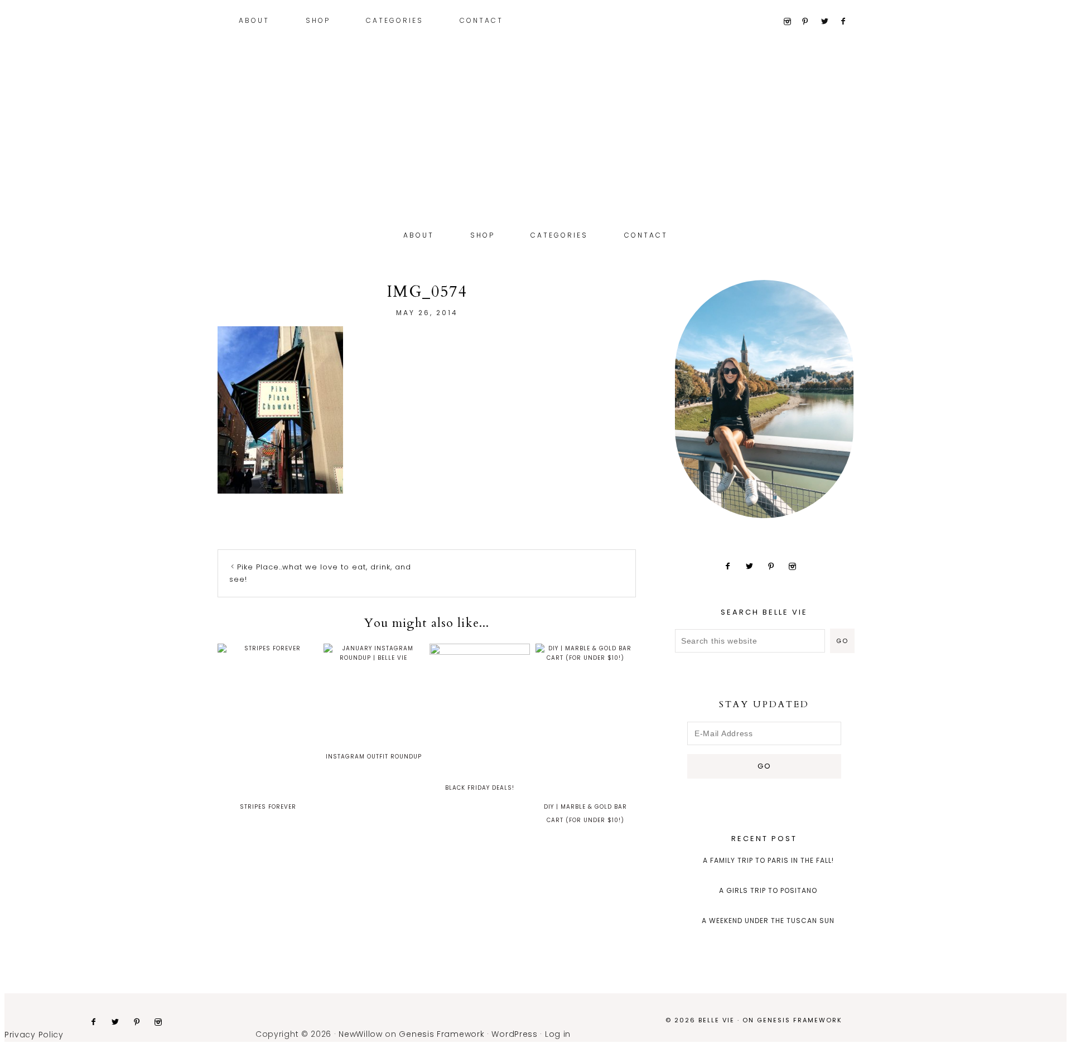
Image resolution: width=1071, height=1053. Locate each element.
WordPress (514, 1034)
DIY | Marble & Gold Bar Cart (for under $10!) (585, 813)
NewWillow (360, 1034)
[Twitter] (829, 22)
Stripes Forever (268, 807)
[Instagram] (791, 22)
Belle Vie (535, 155)
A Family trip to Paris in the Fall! (768, 860)
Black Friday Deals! (479, 788)
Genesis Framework (799, 1020)
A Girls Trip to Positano (768, 890)
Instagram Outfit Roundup (374, 756)
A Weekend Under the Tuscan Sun (768, 920)
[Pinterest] (810, 22)
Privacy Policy (34, 1034)
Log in (558, 1034)
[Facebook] (848, 22)
